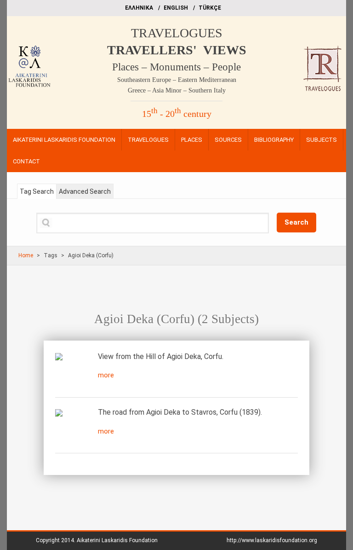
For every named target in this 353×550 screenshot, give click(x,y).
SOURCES (228, 139)
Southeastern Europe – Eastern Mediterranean (176, 79)
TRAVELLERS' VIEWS (176, 50)
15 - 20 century (176, 114)
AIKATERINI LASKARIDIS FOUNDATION (64, 139)
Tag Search (37, 191)
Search (296, 222)
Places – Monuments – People (176, 67)
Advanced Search (85, 191)
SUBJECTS (321, 139)
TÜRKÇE (210, 8)
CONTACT (26, 161)
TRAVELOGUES (176, 33)
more (106, 375)
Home (25, 255)
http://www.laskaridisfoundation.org (272, 540)
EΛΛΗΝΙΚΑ (139, 8)
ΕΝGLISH (176, 8)
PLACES (191, 139)
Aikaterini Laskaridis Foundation (117, 540)
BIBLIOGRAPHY (274, 139)
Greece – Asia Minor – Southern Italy (177, 90)
